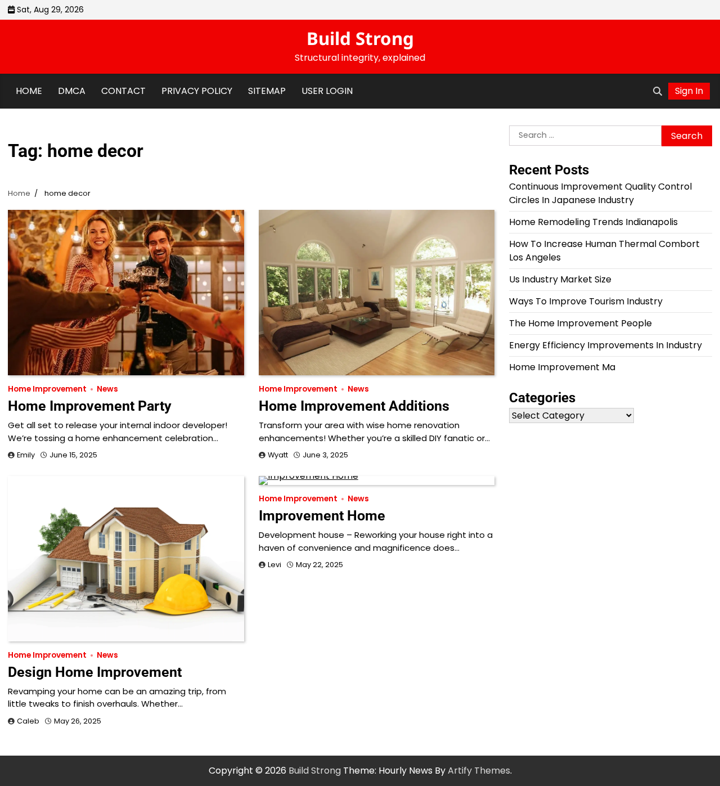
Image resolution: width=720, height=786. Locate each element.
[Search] (657, 91)
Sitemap (267, 90)
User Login (327, 90)
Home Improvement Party (90, 406)
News (107, 389)
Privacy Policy (196, 90)
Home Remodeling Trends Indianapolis (593, 221)
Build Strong (360, 38)
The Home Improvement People (580, 323)
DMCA (72, 90)
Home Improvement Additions (354, 406)
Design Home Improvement (95, 672)
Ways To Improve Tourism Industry (586, 301)
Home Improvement (47, 389)
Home (29, 90)
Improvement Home (322, 515)
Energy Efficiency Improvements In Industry (605, 345)
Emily (26, 455)
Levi (274, 564)
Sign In (689, 90)
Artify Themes (479, 770)
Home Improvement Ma (562, 367)
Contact (123, 90)
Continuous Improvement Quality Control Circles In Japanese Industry (600, 193)
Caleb (28, 721)
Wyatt (278, 455)
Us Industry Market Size (560, 279)
